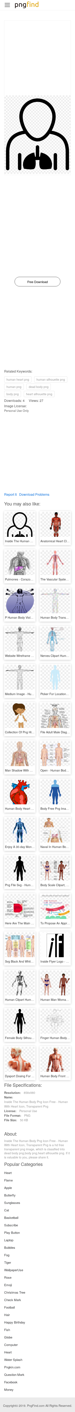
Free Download (37, 282)
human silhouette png (50, 379)
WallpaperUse (13, 1270)
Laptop (8, 1240)
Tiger (7, 1262)
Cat (6, 1210)
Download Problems (34, 494)
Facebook (11, 1382)
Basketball (11, 1217)
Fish (7, 1329)
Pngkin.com (12, 1367)
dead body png (39, 387)
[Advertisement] (37, 58)
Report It (10, 494)
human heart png (17, 379)
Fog (6, 1255)
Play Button (12, 1232)
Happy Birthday (14, 1322)
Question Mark (14, 1374)
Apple (8, 1187)
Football (9, 1307)
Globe (8, 1337)
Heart (8, 1172)
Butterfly (10, 1195)
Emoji (8, 1285)
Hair (7, 1315)
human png (13, 387)
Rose (7, 1277)
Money (9, 1389)
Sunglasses (12, 1202)
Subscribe (11, 1225)
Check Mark (12, 1300)
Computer (11, 1344)
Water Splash (13, 1359)
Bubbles (9, 1247)
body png (12, 394)
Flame (8, 1180)
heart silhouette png (39, 394)
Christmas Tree (14, 1292)
